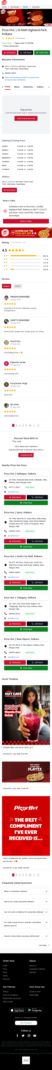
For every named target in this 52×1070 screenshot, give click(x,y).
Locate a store (35, 991)
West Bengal (14, 7)
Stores (4, 7)
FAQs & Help (8, 1002)
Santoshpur (36, 7)
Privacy (5, 991)
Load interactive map (26, 118)
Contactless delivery (37, 969)
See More (43, 945)
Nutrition (32, 972)
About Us (33, 965)
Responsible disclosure (12, 998)
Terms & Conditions (10, 995)
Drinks (5, 976)
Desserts (6, 979)
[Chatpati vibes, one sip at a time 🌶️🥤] (26, 715)
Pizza (5, 969)
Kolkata (25, 7)
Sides (5, 972)
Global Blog (33, 995)
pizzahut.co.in (13, 492)
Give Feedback (26, 1023)
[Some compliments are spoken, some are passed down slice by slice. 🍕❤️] (26, 826)
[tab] (7, 87)
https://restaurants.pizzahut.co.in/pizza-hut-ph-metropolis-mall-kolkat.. (22, 78)
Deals (5, 965)
